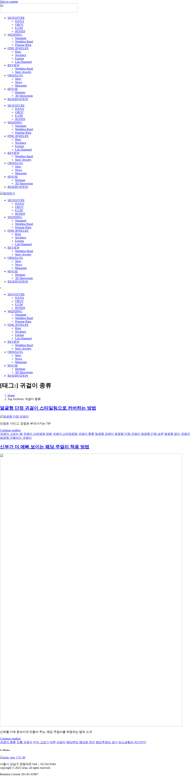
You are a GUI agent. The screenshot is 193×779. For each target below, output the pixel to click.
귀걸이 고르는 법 (11, 433)
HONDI (20, 31)
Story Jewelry (23, 72)
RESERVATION (18, 99)
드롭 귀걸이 (24, 742)
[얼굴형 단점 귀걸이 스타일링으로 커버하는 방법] (14, 416)
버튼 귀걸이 (58, 742)
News (18, 82)
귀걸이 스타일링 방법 (37, 433)
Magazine (21, 85)
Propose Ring (23, 44)
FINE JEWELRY (18, 48)
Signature (20, 38)
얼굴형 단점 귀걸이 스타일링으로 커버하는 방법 (48, 408)
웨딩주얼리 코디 (107, 742)
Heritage (20, 92)
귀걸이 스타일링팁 (65, 433)
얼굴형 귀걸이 (104, 433)
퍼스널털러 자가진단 (132, 742)
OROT (19, 24)
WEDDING (15, 34)
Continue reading (10, 430)
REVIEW (13, 65)
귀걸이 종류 (86, 433)
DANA (19, 21)
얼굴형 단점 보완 (152, 433)
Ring (18, 51)
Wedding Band (24, 41)
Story (18, 78)
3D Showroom (24, 95)
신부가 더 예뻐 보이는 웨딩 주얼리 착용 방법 (44, 446)
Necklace (20, 55)
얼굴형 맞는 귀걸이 (177, 433)
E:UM (19, 28)
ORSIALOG (15, 75)
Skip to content (9, 1)
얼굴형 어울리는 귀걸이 (16, 437)
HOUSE (13, 89)
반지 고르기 (41, 742)
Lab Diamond (23, 61)
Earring (19, 58)
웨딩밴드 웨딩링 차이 (80, 742)
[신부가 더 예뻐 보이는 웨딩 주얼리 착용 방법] (91, 725)
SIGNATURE (16, 17)
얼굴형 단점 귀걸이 (127, 433)
